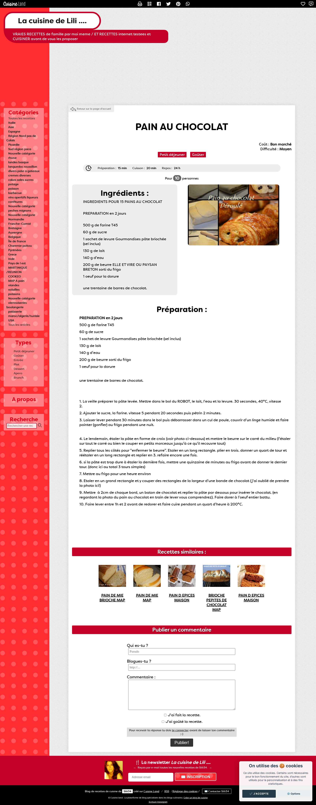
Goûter (19, 356)
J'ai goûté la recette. (183, 721)
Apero (18, 373)
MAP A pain (16, 281)
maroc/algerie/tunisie (24, 316)
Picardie (14, 145)
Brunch (19, 378)
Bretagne (15, 228)
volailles (14, 290)
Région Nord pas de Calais (21, 138)
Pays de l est (17, 263)
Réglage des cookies (185, 791)
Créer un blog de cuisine (196, 798)
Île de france (17, 241)
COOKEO (14, 276)
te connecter (180, 730)
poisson (13, 188)
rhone (12, 158)
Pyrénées (14, 250)
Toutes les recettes (21, 118)
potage (13, 184)
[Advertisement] (158, 72)
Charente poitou (20, 246)
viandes (13, 285)
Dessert (19, 369)
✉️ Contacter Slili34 (216, 791)
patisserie (15, 311)
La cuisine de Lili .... (52, 21)
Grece (12, 254)
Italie (12, 123)
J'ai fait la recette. (183, 715)
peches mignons (19, 210)
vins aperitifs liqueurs (23, 197)
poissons (14, 294)
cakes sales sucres (20, 180)
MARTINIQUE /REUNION (16, 270)
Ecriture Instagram (158, 802)
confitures (15, 202)
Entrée (18, 360)
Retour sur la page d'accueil (94, 108)
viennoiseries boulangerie (16, 305)
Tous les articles (19, 325)
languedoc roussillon (22, 167)
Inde (11, 259)
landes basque (18, 162)
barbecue (15, 193)
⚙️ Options (293, 793)
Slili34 (127, 791)
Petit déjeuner (24, 351)
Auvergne (15, 232)
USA (11, 320)
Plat (16, 364)
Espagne (14, 131)
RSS (166, 791)
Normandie (16, 219)
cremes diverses (19, 175)
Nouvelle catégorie (21, 153)
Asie (11, 127)
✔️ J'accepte (259, 793)
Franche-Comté (19, 224)
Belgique (14, 237)
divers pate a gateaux (24, 171)
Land (151, 791)
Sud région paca (19, 149)
